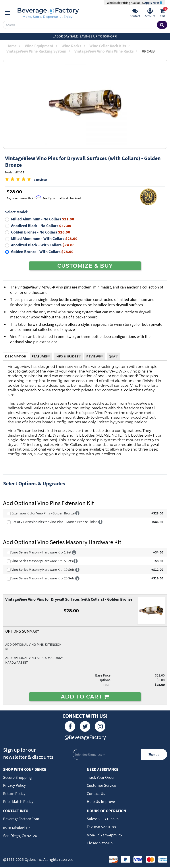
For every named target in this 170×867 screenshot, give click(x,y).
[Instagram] (100, 726)
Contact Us (96, 793)
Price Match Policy (18, 801)
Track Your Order (101, 777)
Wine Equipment (39, 45)
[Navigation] (7, 13)
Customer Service (101, 785)
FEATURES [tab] (40, 356)
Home (11, 45)
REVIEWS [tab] (93, 356)
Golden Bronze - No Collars (40, 232)
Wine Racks (71, 45)
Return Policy (14, 793)
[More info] (77, 513)
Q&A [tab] (112, 356)
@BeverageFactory (85, 737)
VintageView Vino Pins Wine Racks (104, 51)
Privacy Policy (14, 785)
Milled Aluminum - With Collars (44, 238)
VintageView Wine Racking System (36, 51)
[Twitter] (85, 726)
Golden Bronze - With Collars (42, 251)
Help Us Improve (101, 801)
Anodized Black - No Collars (41, 225)
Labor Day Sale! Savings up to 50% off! (85, 36)
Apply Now (152, 3)
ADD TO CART (82, 696)
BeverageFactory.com (21, 818)
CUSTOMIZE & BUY (85, 265)
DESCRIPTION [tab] (15, 356)
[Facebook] (70, 726)
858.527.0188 (104, 826)
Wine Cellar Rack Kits (107, 45)
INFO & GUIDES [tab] (67, 356)
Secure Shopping (17, 777)
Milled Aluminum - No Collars (42, 219)
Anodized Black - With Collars (43, 244)
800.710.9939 (108, 818)
